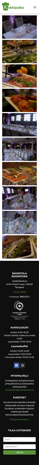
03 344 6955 (19, 292)
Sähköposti (6, 443)
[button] (35, 7)
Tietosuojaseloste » (19, 419)
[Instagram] (22, 365)
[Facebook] (16, 365)
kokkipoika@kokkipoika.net (19, 390)
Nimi (4, 436)
